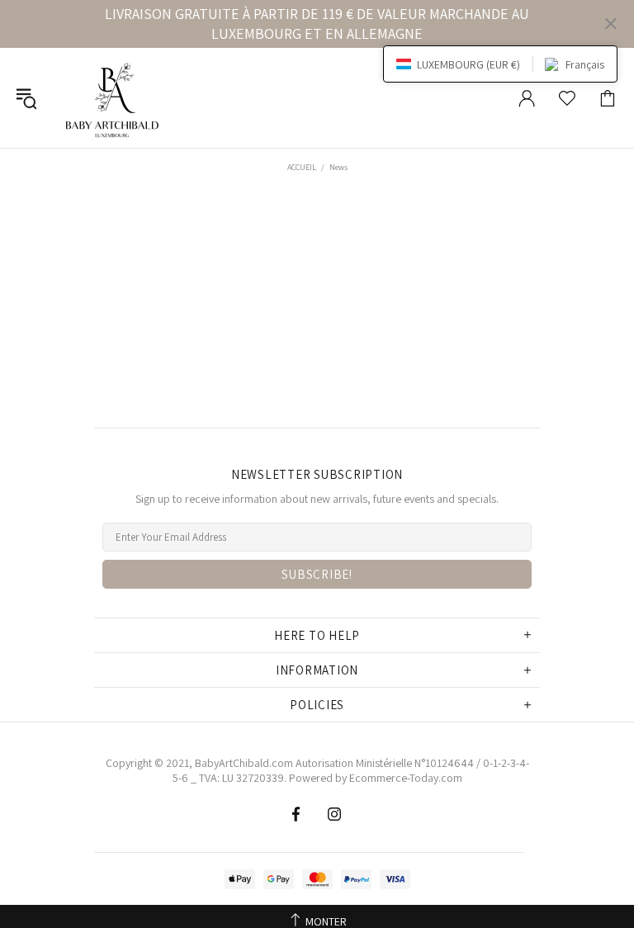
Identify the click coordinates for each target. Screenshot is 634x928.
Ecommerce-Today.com (405, 777)
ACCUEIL (301, 167)
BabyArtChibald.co (239, 762)
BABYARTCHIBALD (115, 98)
